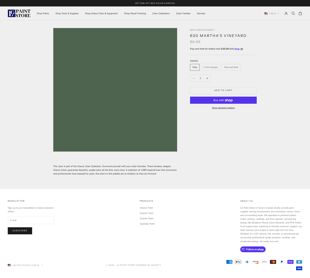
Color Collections (161, 13)
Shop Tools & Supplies (67, 13)
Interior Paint (146, 207)
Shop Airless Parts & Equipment (101, 13)
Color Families (183, 13)
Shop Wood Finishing (135, 13)
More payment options (223, 108)
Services (201, 13)
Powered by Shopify (148, 265)
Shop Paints (43, 13)
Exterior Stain (146, 218)
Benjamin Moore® (202, 30)
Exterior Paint (146, 213)
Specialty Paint (147, 223)
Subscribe (19, 230)
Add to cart (223, 90)
